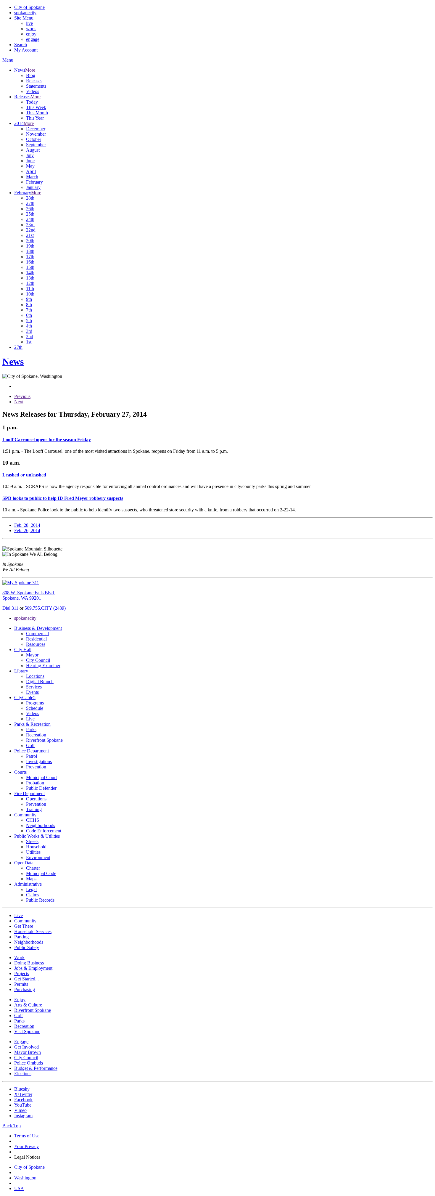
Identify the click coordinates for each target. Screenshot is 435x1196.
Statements (36, 86)
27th (30, 203)
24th (30, 219)
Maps (31, 878)
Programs (35, 702)
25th (30, 213)
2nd (29, 336)
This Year (35, 118)
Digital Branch (40, 681)
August (33, 149)
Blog (30, 75)
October (33, 139)
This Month (37, 112)
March (32, 176)
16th (30, 261)
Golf (30, 745)
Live (30, 718)
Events (32, 692)
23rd (30, 224)
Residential (36, 638)
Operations (36, 798)
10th (30, 293)
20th (30, 240)
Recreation (36, 734)
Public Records (40, 900)
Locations (35, 676)
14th (30, 272)
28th (30, 197)
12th (30, 283)
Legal (31, 889)
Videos (32, 91)
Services (34, 686)
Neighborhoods (40, 825)
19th (30, 245)
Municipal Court (41, 777)
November (36, 134)
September (36, 144)
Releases (34, 80)
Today (32, 102)
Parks (31, 729)
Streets (32, 841)
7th (29, 309)
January (33, 187)
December (35, 128)
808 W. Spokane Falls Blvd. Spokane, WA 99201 (28, 595)
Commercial (37, 633)
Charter (33, 868)
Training (34, 809)
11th (30, 288)
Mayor (32, 654)
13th (30, 277)
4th (29, 325)
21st (30, 235)
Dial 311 (10, 608)
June (30, 160)
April (31, 171)
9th (29, 299)
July (30, 155)
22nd (31, 229)
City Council (38, 660)
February (34, 181)
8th (29, 304)
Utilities (33, 852)
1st (28, 341)
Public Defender (41, 788)
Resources (35, 644)
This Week (36, 107)
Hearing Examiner (43, 665)
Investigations (39, 761)
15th (30, 267)
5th (29, 320)
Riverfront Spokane (44, 740)
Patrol (31, 756)
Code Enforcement (43, 830)
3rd (29, 331)
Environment (38, 857)
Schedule (34, 708)
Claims (32, 894)
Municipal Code (41, 873)
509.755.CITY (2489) (45, 608)
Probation (35, 782)
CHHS (32, 820)
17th (30, 256)
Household (36, 846)
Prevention (36, 766)
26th (30, 208)
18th (30, 251)
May (30, 165)
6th (29, 315)
